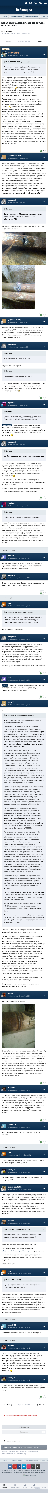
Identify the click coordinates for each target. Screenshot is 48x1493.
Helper (10, 993)
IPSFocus (13, 1470)
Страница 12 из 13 (24, 41)
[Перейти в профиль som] (4, 604)
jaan (9, 677)
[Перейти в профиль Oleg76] (4, 703)
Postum (11, 555)
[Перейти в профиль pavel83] (4, 576)
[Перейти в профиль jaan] (4, 679)
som (9, 603)
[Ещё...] (44, 54)
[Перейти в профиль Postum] (4, 557)
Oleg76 (11, 702)
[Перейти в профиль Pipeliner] (4, 404)
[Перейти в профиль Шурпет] (4, 1089)
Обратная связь (7, 1472)
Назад (8, 41)
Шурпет (11, 1087)
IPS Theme (5, 1470)
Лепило (11, 1220)
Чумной (11, 1345)
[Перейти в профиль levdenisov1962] (4, 1188)
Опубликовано (18, 55)
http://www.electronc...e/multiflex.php (15, 1251)
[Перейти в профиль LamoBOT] (4, 1126)
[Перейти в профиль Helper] (4, 995)
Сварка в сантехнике (22, 33)
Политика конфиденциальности (34, 1470)
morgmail (12, 200)
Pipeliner (9, 31)
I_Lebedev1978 (14, 155)
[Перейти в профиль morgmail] (4, 201)
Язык (20, 1470)
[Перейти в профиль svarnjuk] (4, 1171)
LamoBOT (12, 1124)
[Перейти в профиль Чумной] (4, 1347)
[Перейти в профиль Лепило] (4, 1222)
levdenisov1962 (14, 1187)
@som (5, 685)
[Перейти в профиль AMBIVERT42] (4, 54)
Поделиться (24, 1427)
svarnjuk (11, 1169)
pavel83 (11, 575)
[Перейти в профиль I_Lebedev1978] (4, 157)
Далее (40, 41)
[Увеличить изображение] (16, 87)
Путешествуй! (40, 1472)
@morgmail (7, 425)
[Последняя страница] (45, 41)
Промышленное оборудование (24, 1472)
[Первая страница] (2, 41)
